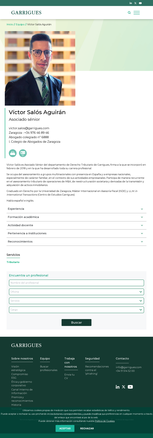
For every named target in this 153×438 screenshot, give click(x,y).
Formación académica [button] (23, 217)
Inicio (10, 24)
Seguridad (92, 358)
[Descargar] (23, 153)
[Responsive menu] (137, 12)
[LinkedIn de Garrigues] (131, 3)
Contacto (122, 358)
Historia (16, 404)
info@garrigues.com (129, 367)
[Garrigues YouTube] (130, 386)
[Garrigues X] (123, 386)
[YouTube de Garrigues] (140, 3)
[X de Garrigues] (135, 3)
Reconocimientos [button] (20, 241)
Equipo (20, 24)
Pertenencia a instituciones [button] (27, 233)
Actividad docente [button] (20, 225)
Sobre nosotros (22, 358)
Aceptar (65, 428)
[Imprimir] (13, 153)
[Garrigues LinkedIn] (117, 386)
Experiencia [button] (16, 208)
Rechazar (87, 428)
